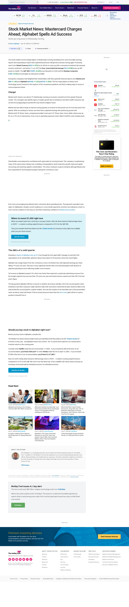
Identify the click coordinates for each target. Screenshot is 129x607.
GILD (30, 65)
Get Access (96, 95)
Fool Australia (77, 554)
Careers (44, 557)
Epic (61, 559)
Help (117, 2)
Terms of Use (13, 578)
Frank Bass (73, 431)
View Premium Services (109, 536)
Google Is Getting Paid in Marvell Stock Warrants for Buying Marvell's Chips (20, 435)
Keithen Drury (21, 404)
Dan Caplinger (14, 43)
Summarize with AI (42, 48)
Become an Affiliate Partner (110, 564)
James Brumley (48, 431)
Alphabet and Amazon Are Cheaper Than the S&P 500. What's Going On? (20, 408)
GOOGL (31, 82)
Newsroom (45, 562)
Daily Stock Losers (115, 19)
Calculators (91, 559)
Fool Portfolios (64, 564)
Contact (44, 564)
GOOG (43, 82)
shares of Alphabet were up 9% (27, 255)
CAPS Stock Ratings (94, 554)
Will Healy (73, 404)
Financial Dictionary (93, 562)
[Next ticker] (107, 15)
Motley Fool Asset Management (111, 554)
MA (10, 82)
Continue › (18, 505)
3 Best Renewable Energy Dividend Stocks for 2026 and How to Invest (72, 434)
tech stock (63, 292)
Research (44, 559)
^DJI (66, 68)
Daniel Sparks (21, 431)
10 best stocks (47, 228)
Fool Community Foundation (110, 562)
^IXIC (11, 74)
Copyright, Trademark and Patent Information (68, 578)
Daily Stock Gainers (113, 16)
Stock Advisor (64, 557)
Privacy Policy (24, 578)
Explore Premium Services (26, 23)
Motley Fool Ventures (108, 559)
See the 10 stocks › (18, 370)
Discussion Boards (93, 557)
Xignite (22, 564)
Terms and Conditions (90, 578)
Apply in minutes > (107, 166)
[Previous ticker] (9, 15)
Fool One (62, 567)
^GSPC (32, 71)
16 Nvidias (61, 489)
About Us (44, 554)
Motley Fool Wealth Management (111, 557)
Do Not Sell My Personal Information (109, 578)
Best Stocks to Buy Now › (112, 8)
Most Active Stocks (113, 13)
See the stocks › (19, 237)
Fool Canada (77, 557)
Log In (110, 2)
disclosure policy (74, 477)
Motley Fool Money (65, 570)
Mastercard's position (67, 210)
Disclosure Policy (35, 578)
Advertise (44, 567)
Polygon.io (28, 564)
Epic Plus (62, 562)
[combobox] (23, 2)
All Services (63, 554)
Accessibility (101, 2)
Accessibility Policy (48, 578)
